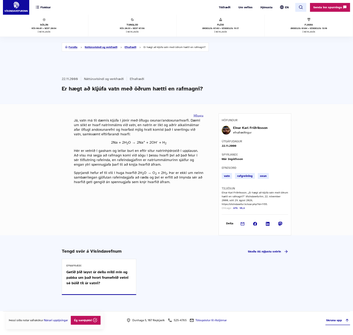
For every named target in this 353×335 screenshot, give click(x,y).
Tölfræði (224, 7)
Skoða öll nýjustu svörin (264, 251)
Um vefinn (245, 7)
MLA (242, 208)
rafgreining (245, 176)
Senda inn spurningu (328, 7)
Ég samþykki (83, 320)
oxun (263, 176)
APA (235, 208)
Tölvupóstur (211, 320)
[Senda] (242, 223)
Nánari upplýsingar (56, 320)
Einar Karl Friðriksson (250, 128)
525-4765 (180, 320)
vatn (227, 176)
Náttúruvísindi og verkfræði (101, 47)
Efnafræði (130, 47)
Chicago (226, 208)
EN (287, 7)
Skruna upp (334, 320)
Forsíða (73, 47)
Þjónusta (266, 7)
